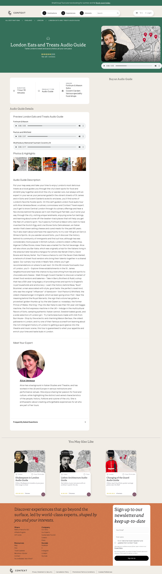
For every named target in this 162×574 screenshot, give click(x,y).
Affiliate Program (20, 532)
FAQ (15, 548)
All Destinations (13, 20)
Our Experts (46, 532)
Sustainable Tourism (49, 535)
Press (43, 540)
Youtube (44, 556)
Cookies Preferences (105, 572)
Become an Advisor (20, 553)
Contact (17, 556)
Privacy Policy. (119, 548)
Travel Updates (19, 551)
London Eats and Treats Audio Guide (64, 20)
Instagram (45, 551)
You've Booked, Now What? (23, 559)
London (40, 20)
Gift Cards (17, 535)
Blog (15, 545)
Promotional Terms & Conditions (84, 572)
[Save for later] (42, 453)
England (29, 20)
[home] (18, 15)
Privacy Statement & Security (42, 572)
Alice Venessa (27, 380)
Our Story (45, 530)
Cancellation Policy (62, 572)
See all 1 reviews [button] (48, 57)
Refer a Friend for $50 (21, 530)
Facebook (45, 545)
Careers (44, 538)
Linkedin (44, 553)
